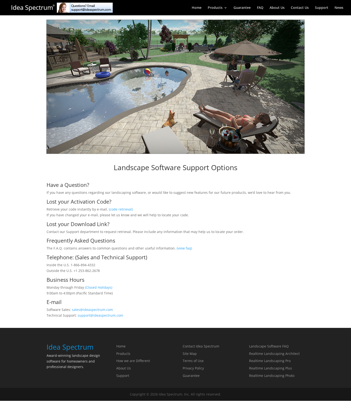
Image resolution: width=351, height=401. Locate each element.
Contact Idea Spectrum (201, 346)
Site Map (190, 353)
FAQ (260, 8)
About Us (277, 8)
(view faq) (184, 248)
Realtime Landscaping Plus (270, 368)
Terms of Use (193, 360)
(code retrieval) (121, 209)
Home (197, 8)
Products (215, 8)
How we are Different (133, 360)
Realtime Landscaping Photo (271, 375)
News (339, 8)
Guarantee (242, 8)
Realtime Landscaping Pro (270, 360)
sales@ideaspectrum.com (92, 309)
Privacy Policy (193, 368)
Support (321, 8)
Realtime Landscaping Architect (274, 353)
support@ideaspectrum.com (100, 315)
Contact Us (300, 8)
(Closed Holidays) (98, 287)
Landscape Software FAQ (269, 346)
